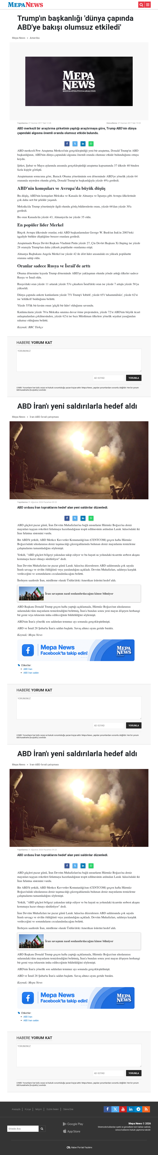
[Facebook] (66, 143)
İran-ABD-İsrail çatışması (44, 416)
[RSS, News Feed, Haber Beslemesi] (146, 1109)
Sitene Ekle (68, 1109)
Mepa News (18, 37)
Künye (28, 1109)
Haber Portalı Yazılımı (81, 1147)
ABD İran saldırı (31, 672)
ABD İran (27, 669)
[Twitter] (75, 143)
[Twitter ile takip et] (115, 1109)
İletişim (38, 1109)
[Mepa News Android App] (72, 1124)
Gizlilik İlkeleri (52, 1109)
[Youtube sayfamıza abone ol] (123, 1109)
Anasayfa (16, 1109)
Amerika (35, 37)
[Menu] (147, 5)
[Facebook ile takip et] (107, 1109)
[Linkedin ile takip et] (131, 1109)
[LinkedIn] (83, 143)
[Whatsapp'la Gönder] (91, 143)
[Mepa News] (25, 4)
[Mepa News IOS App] (72, 1131)
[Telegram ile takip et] (138, 1109)
